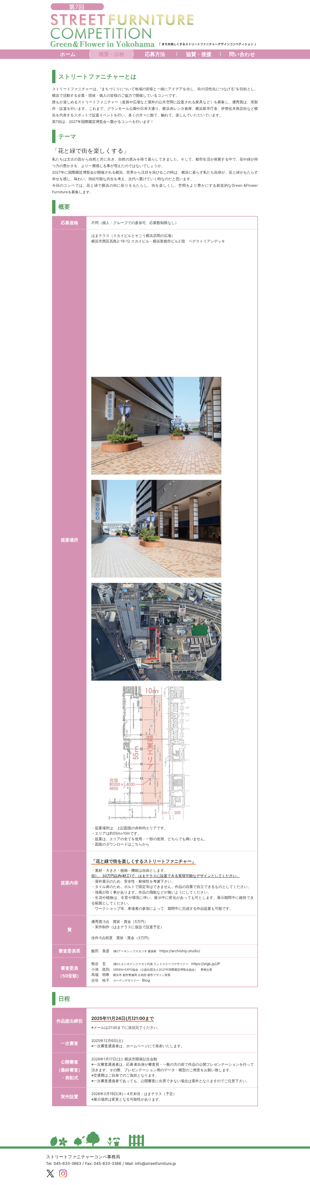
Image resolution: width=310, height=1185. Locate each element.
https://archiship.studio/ (179, 951)
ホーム (68, 54)
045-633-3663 (67, 1163)
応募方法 (155, 54)
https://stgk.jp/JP (205, 963)
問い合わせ (242, 54)
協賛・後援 (198, 54)
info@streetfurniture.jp (155, 1163)
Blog (146, 980)
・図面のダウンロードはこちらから (120, 844)
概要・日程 (111, 54)
